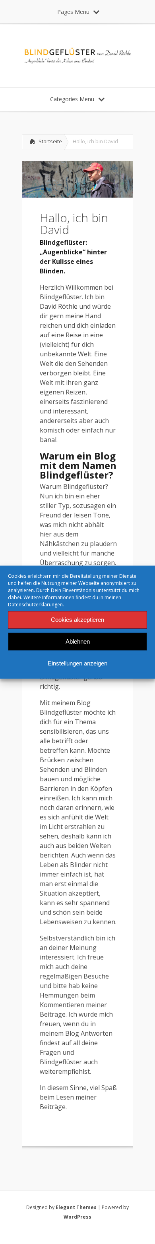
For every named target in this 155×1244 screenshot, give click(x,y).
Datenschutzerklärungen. (36, 604)
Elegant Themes (76, 1207)
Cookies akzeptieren (77, 619)
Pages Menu (73, 11)
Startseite (50, 141)
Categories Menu (72, 99)
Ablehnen (78, 641)
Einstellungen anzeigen (77, 663)
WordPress (77, 1216)
